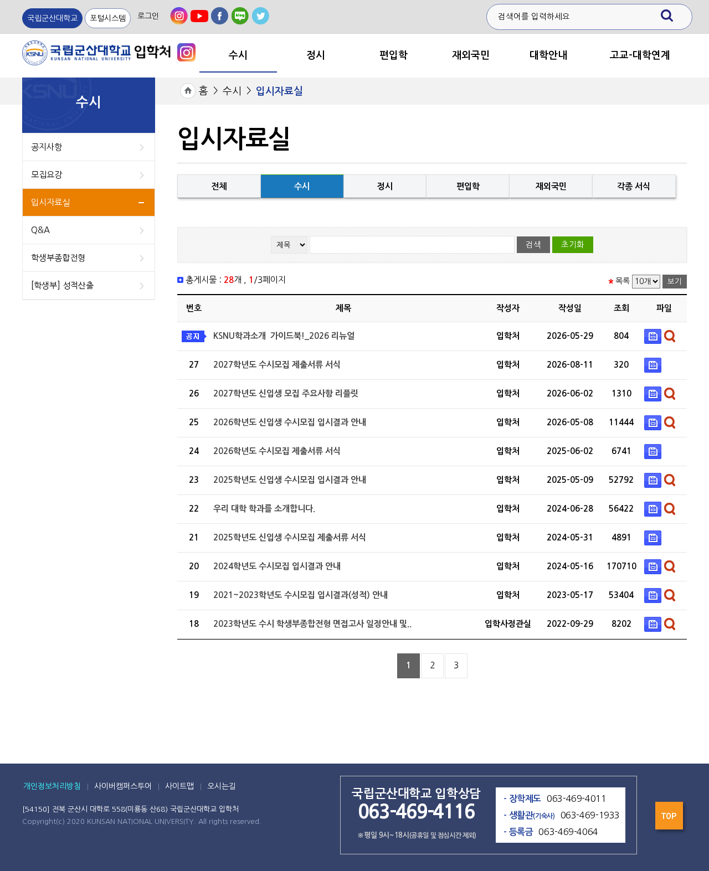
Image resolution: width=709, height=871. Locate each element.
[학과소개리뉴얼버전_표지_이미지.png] (654, 335)
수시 (238, 55)
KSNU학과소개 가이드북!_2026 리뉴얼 (283, 336)
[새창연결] (186, 52)
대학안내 (548, 55)
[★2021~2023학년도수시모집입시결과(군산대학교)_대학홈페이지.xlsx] (654, 594)
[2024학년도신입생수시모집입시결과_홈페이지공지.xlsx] (654, 565)
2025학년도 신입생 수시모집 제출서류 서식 (289, 537)
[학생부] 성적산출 (62, 285)
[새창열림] (179, 16)
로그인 (148, 16)
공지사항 (46, 147)
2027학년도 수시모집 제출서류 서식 (277, 364)
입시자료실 (50, 202)
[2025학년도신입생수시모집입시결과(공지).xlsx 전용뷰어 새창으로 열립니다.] (671, 479)
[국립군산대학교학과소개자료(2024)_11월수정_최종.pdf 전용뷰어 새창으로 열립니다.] (671, 508)
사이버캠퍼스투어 (123, 786)
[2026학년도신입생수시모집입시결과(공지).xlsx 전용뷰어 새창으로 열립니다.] (671, 422)
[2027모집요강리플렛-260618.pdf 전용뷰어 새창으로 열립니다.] (671, 393)
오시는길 (221, 786)
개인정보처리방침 (52, 786)
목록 (622, 281)
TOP (670, 819)
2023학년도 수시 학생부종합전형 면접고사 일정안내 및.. (312, 624)
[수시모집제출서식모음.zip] (654, 537)
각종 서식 (633, 186)
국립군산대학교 (52, 18)
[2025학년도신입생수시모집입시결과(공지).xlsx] (654, 479)
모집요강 (46, 175)
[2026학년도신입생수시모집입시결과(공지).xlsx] (654, 422)
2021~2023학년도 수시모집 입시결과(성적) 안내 (300, 595)
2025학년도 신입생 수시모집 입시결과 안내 (289, 480)
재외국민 (471, 55)
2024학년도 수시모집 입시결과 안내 (277, 566)
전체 (219, 186)
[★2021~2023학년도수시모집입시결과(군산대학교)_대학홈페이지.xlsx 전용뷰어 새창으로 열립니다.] (671, 594)
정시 (315, 55)
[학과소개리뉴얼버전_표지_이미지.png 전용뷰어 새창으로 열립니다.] (671, 335)
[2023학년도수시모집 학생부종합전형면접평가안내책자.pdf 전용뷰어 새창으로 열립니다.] (671, 623)
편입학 (393, 55)
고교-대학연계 (640, 55)
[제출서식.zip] (654, 364)
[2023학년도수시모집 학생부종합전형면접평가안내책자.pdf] (654, 623)
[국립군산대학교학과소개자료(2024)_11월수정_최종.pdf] (654, 508)
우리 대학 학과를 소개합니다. (264, 508)
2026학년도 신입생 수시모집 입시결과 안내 (289, 422)
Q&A (40, 230)
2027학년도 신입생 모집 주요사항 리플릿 (285, 393)
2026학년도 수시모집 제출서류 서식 (277, 451)
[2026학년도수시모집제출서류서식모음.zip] (654, 450)
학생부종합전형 (58, 258)
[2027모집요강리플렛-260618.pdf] (654, 393)
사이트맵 (179, 786)
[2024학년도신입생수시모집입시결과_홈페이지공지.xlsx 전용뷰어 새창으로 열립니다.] (671, 565)
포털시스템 (108, 18)
